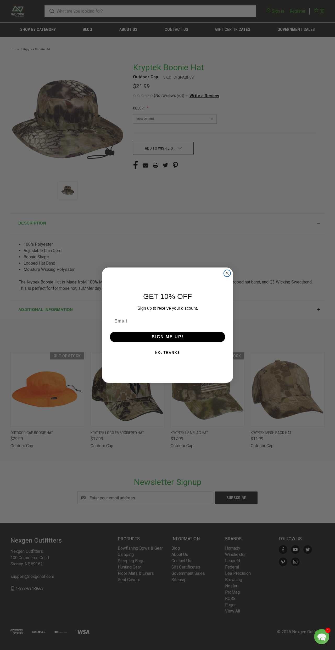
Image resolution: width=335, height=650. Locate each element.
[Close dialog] (227, 273)
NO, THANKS (167, 352)
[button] (321, 636)
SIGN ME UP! (167, 337)
